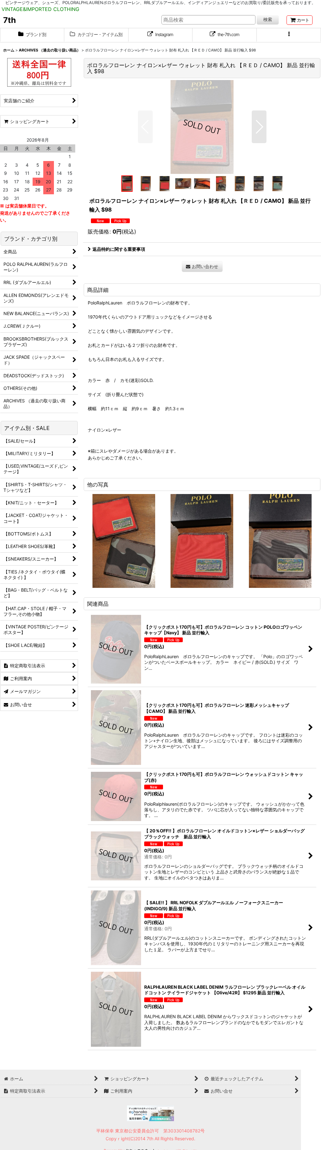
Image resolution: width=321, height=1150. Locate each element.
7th (9, 20)
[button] (289, 35)
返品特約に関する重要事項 (118, 249)
